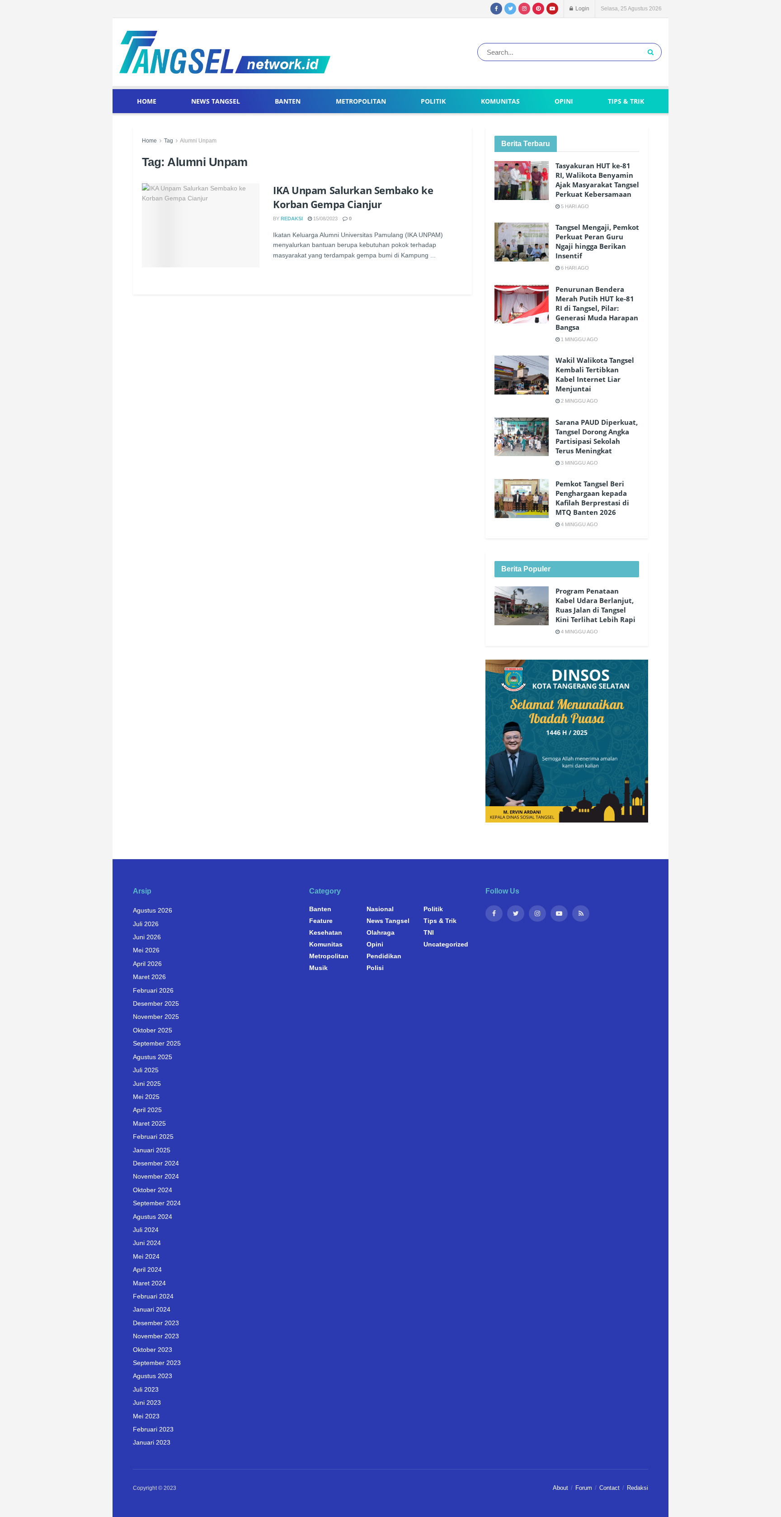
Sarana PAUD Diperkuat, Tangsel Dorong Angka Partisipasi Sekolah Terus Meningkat (596, 436)
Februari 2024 (153, 1296)
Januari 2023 (151, 1442)
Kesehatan (325, 932)
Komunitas (500, 101)
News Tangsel (215, 101)
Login (581, 8)
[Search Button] (652, 52)
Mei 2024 (146, 1256)
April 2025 (147, 1109)
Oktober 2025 (152, 1030)
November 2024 (156, 1176)
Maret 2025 (149, 1123)
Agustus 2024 (152, 1216)
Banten (288, 101)
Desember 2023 (156, 1323)
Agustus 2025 (152, 1056)
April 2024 (147, 1269)
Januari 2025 (151, 1150)
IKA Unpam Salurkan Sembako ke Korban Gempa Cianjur (353, 197)
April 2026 (147, 963)
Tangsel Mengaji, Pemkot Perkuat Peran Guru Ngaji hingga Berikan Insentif (597, 241)
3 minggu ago (579, 463)
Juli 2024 (146, 1229)
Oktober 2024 (152, 1190)
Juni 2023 (147, 1402)
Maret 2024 (149, 1283)
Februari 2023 (153, 1429)
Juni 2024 (147, 1242)
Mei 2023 (146, 1416)
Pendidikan (384, 956)
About (560, 1487)
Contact (609, 1487)
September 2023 (157, 1362)
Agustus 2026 (152, 910)
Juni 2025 (147, 1083)
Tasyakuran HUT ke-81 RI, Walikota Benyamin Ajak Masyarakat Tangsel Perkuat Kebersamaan (597, 180)
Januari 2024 (151, 1309)
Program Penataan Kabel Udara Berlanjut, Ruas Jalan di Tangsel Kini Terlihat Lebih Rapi (595, 605)
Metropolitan (361, 101)
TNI (428, 932)
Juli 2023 (146, 1389)
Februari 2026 (153, 990)
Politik (433, 101)
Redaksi (292, 218)
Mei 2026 (146, 950)
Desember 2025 (156, 1003)
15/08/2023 (325, 218)
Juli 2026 (146, 923)
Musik (318, 967)
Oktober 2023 (152, 1349)
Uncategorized (445, 944)
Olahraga (381, 932)
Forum (583, 1487)
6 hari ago (574, 268)
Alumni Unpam (198, 141)
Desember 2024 (156, 1163)
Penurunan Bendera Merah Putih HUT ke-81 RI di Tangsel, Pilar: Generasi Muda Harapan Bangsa (596, 308)
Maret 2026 (149, 976)
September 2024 (157, 1203)
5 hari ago (574, 206)
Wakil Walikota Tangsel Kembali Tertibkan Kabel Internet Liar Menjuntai (594, 374)
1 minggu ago (579, 339)
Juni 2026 (147, 937)
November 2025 (156, 1016)
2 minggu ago (579, 401)
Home (146, 101)
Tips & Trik (626, 101)
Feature (321, 920)
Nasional (380, 909)
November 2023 (156, 1336)
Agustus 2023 (152, 1375)
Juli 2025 (146, 1070)
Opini (564, 101)
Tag (168, 141)
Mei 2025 (146, 1096)
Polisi (375, 967)
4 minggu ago (579, 524)
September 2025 (157, 1043)
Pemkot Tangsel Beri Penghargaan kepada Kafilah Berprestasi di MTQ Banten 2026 (592, 498)
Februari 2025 (153, 1136)
